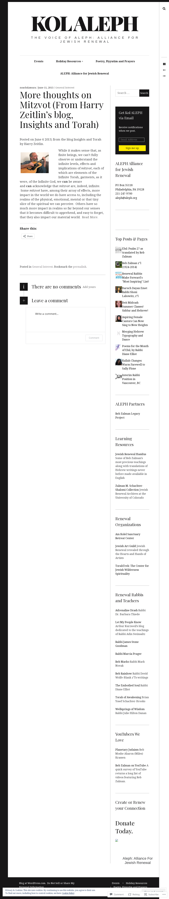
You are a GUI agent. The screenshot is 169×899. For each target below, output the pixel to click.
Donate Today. (125, 827)
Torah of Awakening (128, 697)
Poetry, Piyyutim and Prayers (115, 61)
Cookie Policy (68, 893)
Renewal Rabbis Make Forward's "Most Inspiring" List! (135, 277)
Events (38, 61)
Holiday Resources (68, 61)
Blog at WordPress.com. (32, 883)
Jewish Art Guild (125, 546)
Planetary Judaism (127, 749)
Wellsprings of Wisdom (130, 709)
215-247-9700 (123, 193)
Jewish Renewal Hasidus (130, 454)
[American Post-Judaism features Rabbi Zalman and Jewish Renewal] (164, 70)
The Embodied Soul (127, 685)
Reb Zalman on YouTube (130, 765)
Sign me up (132, 148)
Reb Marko (122, 661)
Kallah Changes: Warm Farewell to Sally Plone (133, 364)
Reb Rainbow (123, 673)
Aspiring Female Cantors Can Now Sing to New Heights (135, 321)
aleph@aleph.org (126, 197)
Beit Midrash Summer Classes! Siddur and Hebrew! (135, 306)
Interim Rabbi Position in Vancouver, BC (131, 379)
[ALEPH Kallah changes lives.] (164, 76)
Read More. (90, 217)
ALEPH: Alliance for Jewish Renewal (84, 73)
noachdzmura (28, 87)
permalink (79, 266)
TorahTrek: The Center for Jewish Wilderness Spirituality (132, 569)
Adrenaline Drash (126, 610)
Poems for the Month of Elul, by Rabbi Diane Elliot (135, 350)
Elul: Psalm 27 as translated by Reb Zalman (133, 252)
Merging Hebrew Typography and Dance (133, 335)
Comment (94, 337)
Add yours (89, 287)
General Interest (64, 87)
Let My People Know (128, 622)
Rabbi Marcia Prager (128, 653)
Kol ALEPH (84, 22)
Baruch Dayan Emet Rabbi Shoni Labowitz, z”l (134, 292)
